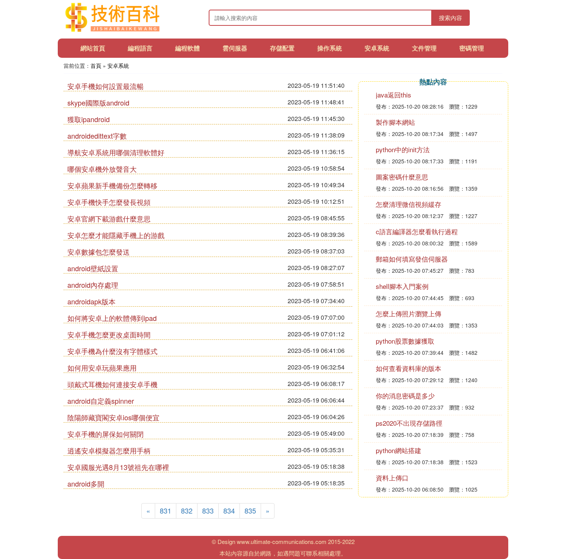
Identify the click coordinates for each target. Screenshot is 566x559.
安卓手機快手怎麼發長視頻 (109, 202)
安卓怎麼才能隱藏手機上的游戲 (115, 235)
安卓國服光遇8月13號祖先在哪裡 (118, 467)
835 (250, 510)
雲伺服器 (235, 48)
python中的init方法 (403, 149)
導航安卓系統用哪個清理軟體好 (115, 152)
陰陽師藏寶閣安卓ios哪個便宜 (113, 417)
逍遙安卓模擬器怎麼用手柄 (109, 450)
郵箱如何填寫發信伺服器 (412, 259)
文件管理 (424, 48)
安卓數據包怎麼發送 (98, 252)
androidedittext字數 (97, 136)
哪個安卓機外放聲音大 (102, 169)
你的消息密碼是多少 (405, 395)
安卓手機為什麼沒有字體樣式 (112, 351)
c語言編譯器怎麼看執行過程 (417, 231)
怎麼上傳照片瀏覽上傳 (408, 313)
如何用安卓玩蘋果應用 (102, 368)
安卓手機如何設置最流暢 (105, 86)
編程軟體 (187, 48)
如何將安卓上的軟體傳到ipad (112, 318)
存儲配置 (282, 48)
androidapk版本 (91, 301)
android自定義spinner (100, 401)
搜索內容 (450, 17)
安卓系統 (377, 48)
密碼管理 (471, 48)
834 (229, 510)
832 (187, 510)
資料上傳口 (392, 477)
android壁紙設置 (92, 268)
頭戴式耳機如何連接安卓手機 (112, 384)
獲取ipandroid (88, 119)
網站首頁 (92, 48)
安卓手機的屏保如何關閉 (105, 434)
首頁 (95, 65)
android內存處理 (92, 285)
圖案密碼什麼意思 (402, 176)
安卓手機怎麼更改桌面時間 (109, 334)
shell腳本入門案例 (402, 286)
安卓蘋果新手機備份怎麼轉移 (112, 185)
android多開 (85, 483)
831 (165, 510)
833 (208, 510)
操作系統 (329, 48)
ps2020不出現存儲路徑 (409, 423)
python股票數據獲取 (405, 341)
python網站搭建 (398, 450)
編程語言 (140, 48)
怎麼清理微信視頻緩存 (408, 204)
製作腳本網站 (395, 122)
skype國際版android (98, 102)
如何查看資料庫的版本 (408, 368)
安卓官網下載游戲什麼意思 (109, 218)
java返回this (393, 94)
